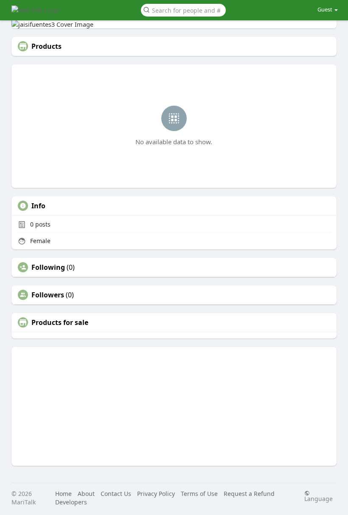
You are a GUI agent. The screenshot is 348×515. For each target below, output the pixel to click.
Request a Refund (249, 494)
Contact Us (116, 494)
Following (48, 267)
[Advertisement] (173, 406)
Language (318, 498)
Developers (71, 502)
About (86, 494)
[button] (183, 10)
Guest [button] (325, 9)
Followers (47, 294)
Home (63, 494)
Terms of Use (199, 494)
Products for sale (59, 322)
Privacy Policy (156, 494)
